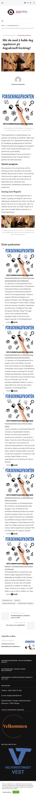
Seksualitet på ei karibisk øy (10, 646)
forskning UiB (7, 600)
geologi (17, 600)
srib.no (21, 146)
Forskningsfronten (24, 35)
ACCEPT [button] (16, 792)
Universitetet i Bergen (25, 603)
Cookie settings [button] (7, 792)
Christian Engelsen (18, 84)
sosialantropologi (9, 603)
